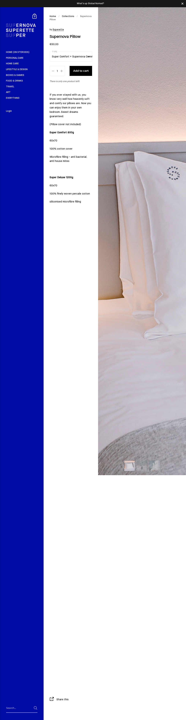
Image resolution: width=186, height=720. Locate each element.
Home (53, 16)
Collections (68, 16)
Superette (58, 30)
